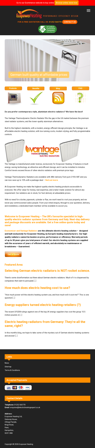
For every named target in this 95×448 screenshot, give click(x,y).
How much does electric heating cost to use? (37, 288)
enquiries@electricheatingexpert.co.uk (25, 407)
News (7, 363)
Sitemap (8, 367)
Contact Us (70, 22)
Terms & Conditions (12, 370)
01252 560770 (55, 22)
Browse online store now (66, 3)
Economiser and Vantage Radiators (21, 231)
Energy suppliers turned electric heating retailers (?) (43, 305)
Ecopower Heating (47, 14)
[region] (47, 60)
